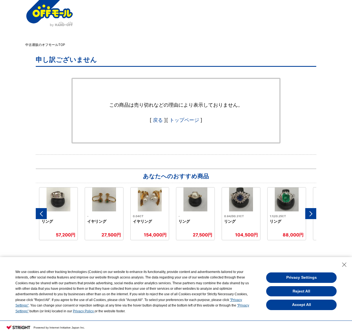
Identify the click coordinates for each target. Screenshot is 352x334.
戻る (158, 120)
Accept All (301, 304)
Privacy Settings (301, 277)
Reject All (301, 291)
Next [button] (310, 213)
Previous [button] (41, 213)
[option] (58, 213)
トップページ (184, 120)
